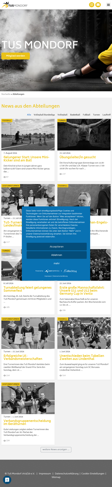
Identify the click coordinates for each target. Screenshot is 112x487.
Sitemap (56, 477)
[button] (108, 4)
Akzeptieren (57, 246)
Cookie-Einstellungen (92, 474)
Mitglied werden (15, 56)
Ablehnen (56, 255)
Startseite (5, 94)
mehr (57, 263)
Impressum (45, 474)
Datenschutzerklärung (67, 474)
